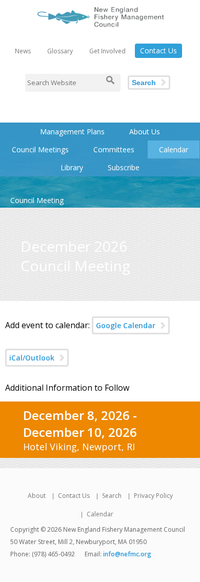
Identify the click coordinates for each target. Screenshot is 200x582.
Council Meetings (40, 149)
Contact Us (158, 50)
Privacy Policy (153, 495)
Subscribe (123, 167)
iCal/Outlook (31, 358)
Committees (113, 149)
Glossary (60, 51)
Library (72, 167)
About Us (144, 131)
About (37, 495)
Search (144, 82)
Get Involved (107, 51)
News (23, 51)
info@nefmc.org (127, 554)
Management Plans (72, 131)
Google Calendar (125, 325)
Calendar (173, 149)
